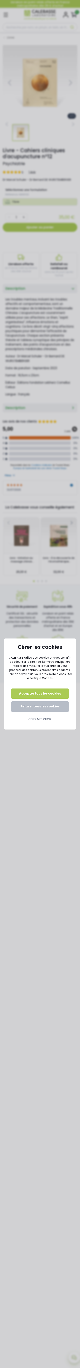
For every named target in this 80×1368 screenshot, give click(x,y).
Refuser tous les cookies (40, 706)
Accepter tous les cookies (40, 693)
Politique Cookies (41, 678)
